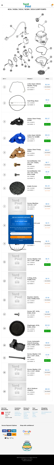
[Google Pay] (11, 438)
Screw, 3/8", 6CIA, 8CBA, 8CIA (33, 312)
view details (47, 86)
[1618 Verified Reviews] (27, 451)
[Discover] (4, 434)
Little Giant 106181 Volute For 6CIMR (34, 136)
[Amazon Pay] (14, 434)
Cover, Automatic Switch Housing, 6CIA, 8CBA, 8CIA (33, 343)
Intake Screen (32, 186)
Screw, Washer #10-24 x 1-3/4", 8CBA (34, 370)
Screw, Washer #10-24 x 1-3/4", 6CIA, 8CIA (34, 355)
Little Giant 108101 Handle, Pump (34, 84)
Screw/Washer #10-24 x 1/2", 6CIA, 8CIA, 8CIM (34, 172)
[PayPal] (9, 434)
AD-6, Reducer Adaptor (32, 389)
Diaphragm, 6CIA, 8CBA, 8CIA (33, 326)
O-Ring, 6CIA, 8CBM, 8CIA (32, 278)
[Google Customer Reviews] (27, 432)
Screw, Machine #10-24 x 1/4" (32, 204)
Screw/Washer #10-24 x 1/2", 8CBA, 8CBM (34, 162)
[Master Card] (9, 430)
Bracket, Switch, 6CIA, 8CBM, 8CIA (33, 297)
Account (48, 1)
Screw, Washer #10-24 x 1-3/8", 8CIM (34, 259)
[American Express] (14, 430)
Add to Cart (47, 105)
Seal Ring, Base (32, 101)
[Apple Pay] (6, 438)
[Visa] (4, 430)
